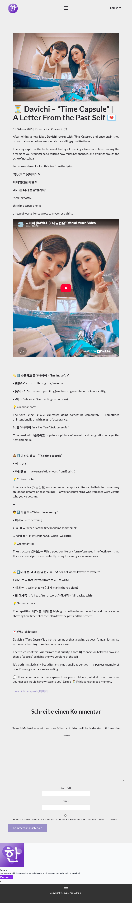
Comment (66, 735)
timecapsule (30, 691)
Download (6, 877)
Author (66, 787)
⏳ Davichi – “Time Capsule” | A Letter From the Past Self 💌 (64, 113)
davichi (17, 691)
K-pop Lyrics (42, 128)
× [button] (0, 881)
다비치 (43, 691)
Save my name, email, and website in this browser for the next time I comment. (66, 819)
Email (66, 801)
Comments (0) (59, 128)
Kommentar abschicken (27, 828)
